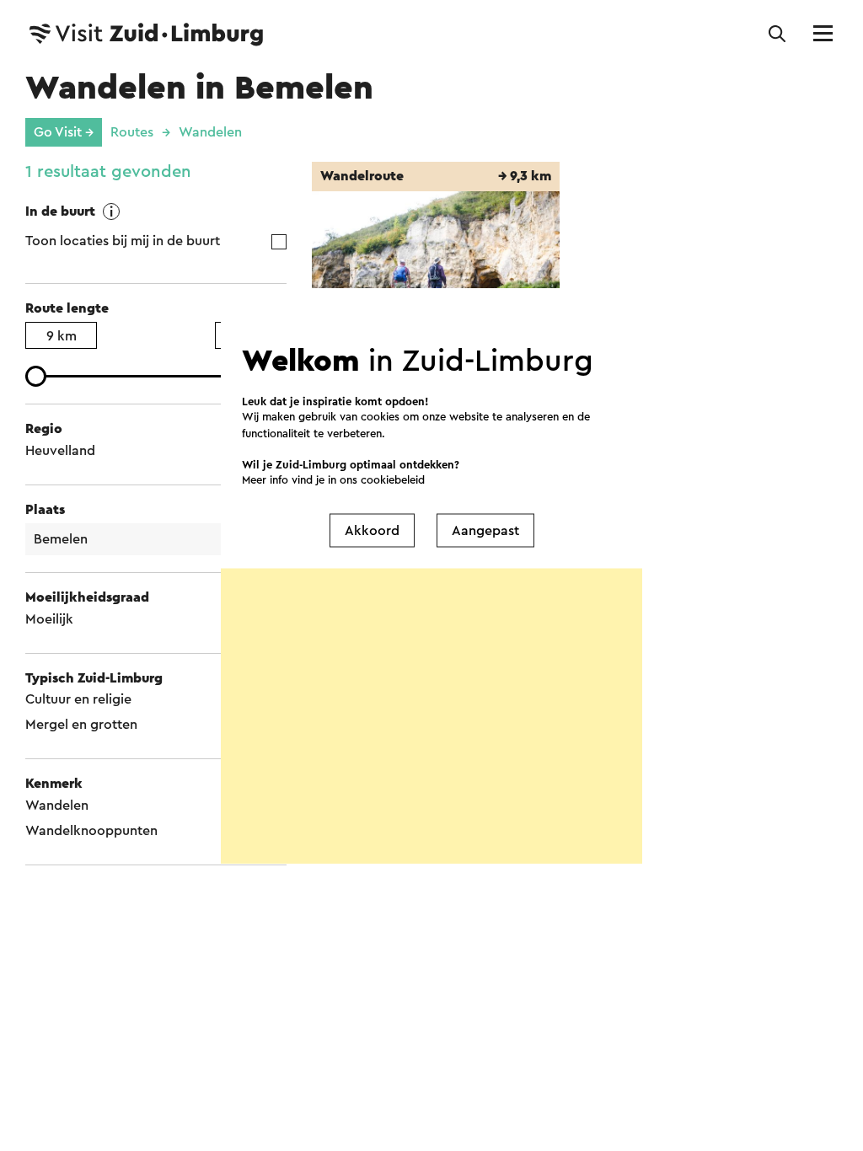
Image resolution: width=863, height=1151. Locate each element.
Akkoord (372, 530)
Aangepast (485, 530)
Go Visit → (64, 132)
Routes (131, 132)
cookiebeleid (393, 479)
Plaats (45, 510)
